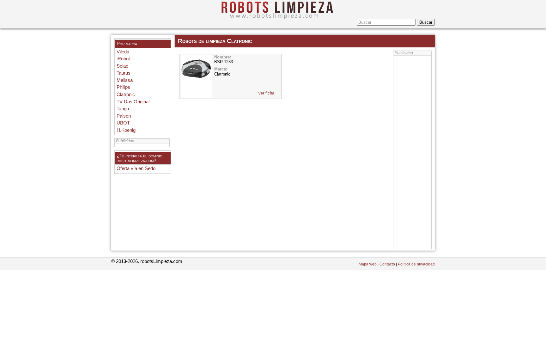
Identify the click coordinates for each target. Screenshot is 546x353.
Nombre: (222, 57)
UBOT (123, 122)
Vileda (123, 51)
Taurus (123, 73)
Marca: (220, 69)
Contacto (387, 264)
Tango (123, 108)
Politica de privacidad (416, 264)
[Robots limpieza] (273, 9)
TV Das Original (133, 101)
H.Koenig (126, 130)
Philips (123, 87)
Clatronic (126, 94)
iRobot (123, 58)
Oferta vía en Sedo (136, 168)
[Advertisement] (412, 152)
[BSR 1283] (196, 77)
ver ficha (266, 93)
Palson (124, 116)
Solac (122, 66)
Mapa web (368, 264)
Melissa (125, 80)
